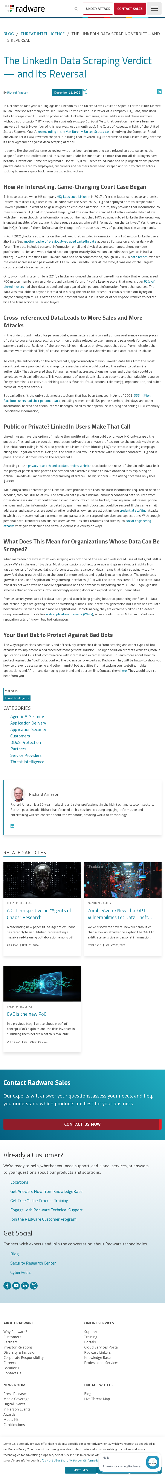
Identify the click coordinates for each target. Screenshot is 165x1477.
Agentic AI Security (27, 716)
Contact (130, 8)
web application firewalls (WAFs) (69, 614)
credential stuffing (133, 510)
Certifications (14, 1424)
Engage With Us (98, 1385)
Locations (19, 1182)
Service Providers (25, 755)
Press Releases (15, 1393)
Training (90, 1337)
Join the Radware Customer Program (43, 1219)
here (124, 670)
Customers (20, 736)
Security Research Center (33, 1263)
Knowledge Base (97, 1357)
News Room (14, 1385)
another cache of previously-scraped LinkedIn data (59, 241)
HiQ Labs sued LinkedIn (73, 196)
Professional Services (101, 1362)
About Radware (18, 1323)
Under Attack (98, 8)
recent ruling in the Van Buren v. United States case (74, 131)
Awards (9, 1414)
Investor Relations (18, 1347)
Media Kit (10, 1419)
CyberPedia (20, 1272)
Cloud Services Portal (101, 1347)
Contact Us (12, 1373)
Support (91, 1331)
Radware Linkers (97, 1352)
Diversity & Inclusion (20, 1352)
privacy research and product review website (59, 465)
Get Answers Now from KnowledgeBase (46, 1191)
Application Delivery (28, 723)
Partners (18, 749)
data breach (139, 257)
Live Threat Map (97, 1398)
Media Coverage (16, 1398)
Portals (90, 1342)
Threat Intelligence (42, 34)
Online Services (99, 1323)
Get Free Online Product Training (39, 1200)
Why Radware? (15, 1331)
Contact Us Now (82, 1124)
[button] (76, 9)
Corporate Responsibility (23, 1357)
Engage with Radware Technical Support (46, 1210)
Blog (8, 34)
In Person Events (17, 1409)
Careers (9, 1362)
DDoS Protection (25, 742)
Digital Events (14, 1404)
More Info (81, 1470)
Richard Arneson (17, 92)
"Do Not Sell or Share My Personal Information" (71, 1460)
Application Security (28, 729)
